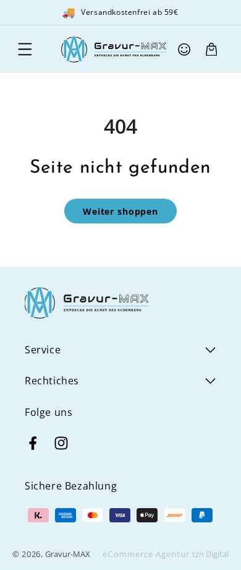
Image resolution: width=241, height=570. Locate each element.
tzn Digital (210, 553)
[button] (24, 49)
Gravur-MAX (67, 553)
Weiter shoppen (120, 211)
